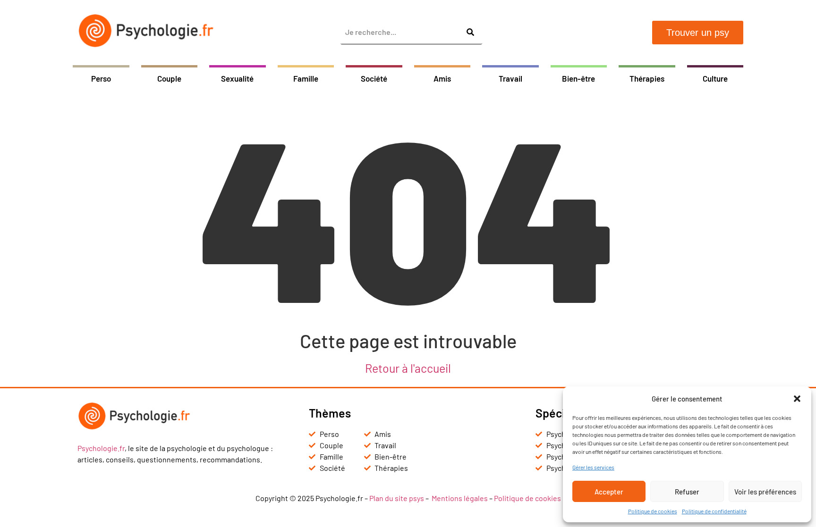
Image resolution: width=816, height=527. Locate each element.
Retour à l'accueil (408, 368)
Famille (305, 78)
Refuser (687, 491)
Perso (101, 78)
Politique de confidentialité (714, 511)
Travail (510, 78)
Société (374, 78)
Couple (169, 78)
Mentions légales (460, 498)
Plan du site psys (396, 498)
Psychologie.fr (101, 447)
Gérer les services (593, 467)
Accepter (609, 491)
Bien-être (578, 78)
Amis (442, 78)
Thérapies (646, 78)
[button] (797, 398)
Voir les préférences (765, 491)
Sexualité (237, 78)
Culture (715, 78)
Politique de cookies (652, 511)
